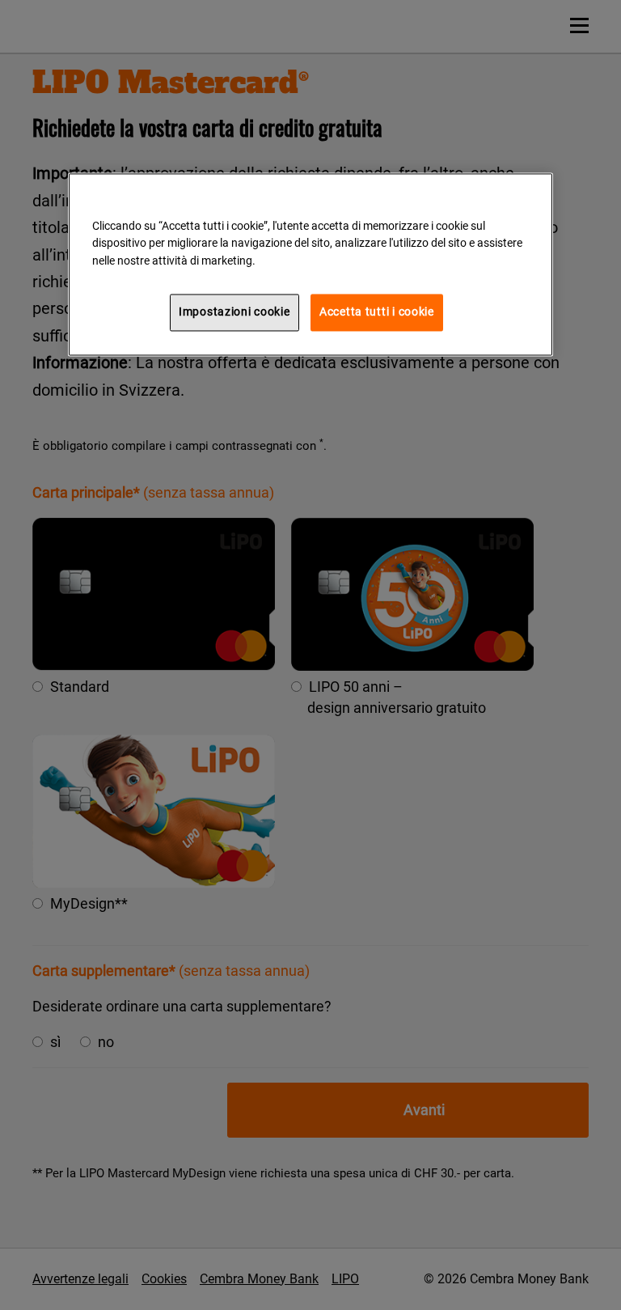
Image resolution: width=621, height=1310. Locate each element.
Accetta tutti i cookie (376, 312)
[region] (310, 264)
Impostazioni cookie (234, 312)
